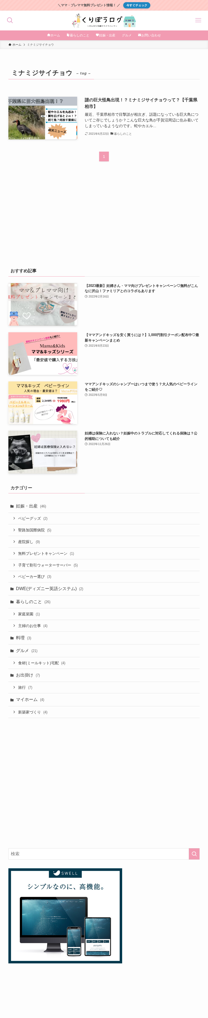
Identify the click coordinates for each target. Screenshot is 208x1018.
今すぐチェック (136, 5)
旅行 (25, 687)
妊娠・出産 (31, 506)
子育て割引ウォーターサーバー (48, 565)
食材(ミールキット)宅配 (41, 663)
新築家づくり (32, 712)
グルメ (26, 650)
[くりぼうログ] (104, 20)
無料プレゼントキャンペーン (46, 553)
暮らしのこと (33, 601)
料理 (23, 637)
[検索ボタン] (10, 20)
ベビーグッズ (32, 518)
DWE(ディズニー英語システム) (49, 588)
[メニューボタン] (198, 20)
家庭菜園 (29, 614)
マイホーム (30, 699)
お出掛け (28, 675)
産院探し (29, 542)
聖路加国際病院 (34, 530)
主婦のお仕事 (32, 626)
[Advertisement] (104, 218)
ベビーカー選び (34, 576)
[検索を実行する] (194, 854)
